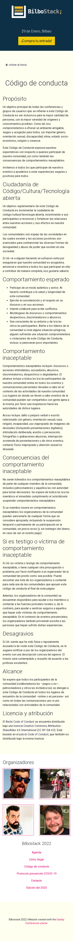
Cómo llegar (36, 859)
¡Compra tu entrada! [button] (36, 41)
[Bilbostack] (36, 17)
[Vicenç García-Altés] (18, 786)
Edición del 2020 (36, 887)
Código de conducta (36, 866)
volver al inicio (17, 64)
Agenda (36, 852)
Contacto (36, 880)
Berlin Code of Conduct (20, 721)
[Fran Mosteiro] (54, 822)
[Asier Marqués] (18, 822)
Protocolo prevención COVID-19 (37, 873)
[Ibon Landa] (54, 786)
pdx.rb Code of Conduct (33, 734)
